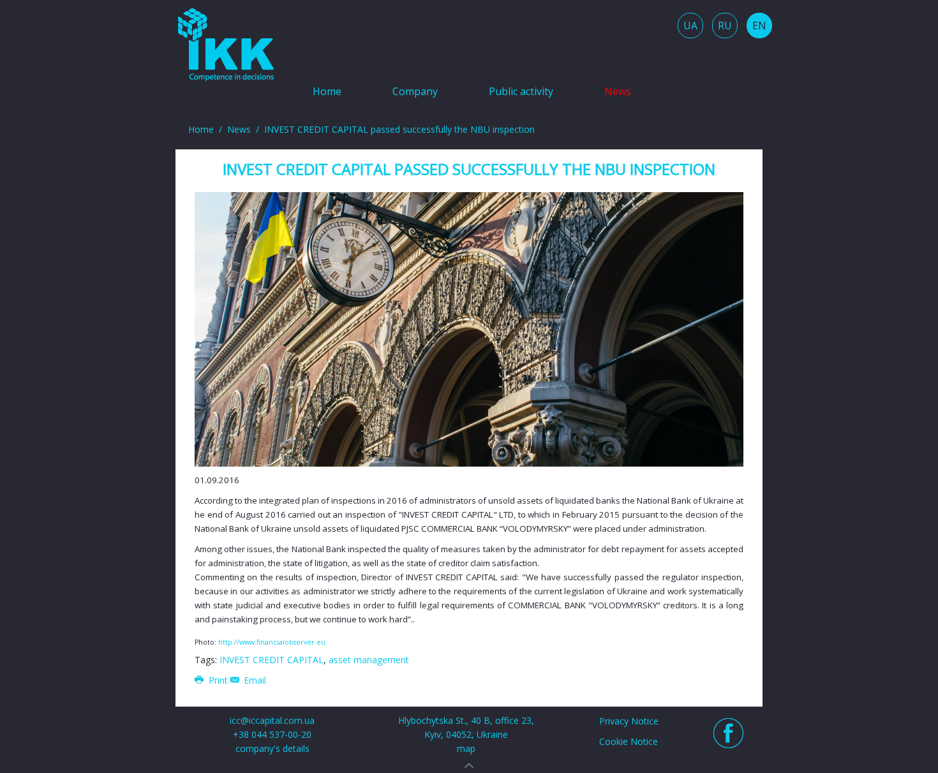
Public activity (521, 91)
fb (728, 733)
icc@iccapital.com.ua (272, 720)
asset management (369, 660)
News (617, 91)
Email (253, 680)
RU (725, 26)
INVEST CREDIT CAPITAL (272, 660)
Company (415, 91)
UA (690, 26)
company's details (272, 748)
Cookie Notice (628, 741)
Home (327, 91)
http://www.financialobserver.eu (271, 642)
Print (218, 680)
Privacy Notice (629, 721)
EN (759, 26)
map (466, 748)
